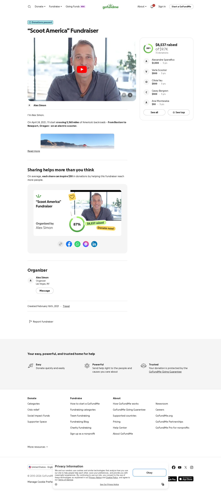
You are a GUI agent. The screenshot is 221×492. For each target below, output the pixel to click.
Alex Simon (42, 277)
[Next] (130, 95)
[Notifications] (152, 7)
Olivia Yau (157, 80)
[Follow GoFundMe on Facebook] (174, 467)
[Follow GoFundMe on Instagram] (192, 467)
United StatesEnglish (43, 467)
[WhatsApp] (77, 244)
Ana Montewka (160, 101)
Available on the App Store (185, 478)
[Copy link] (61, 244)
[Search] (29, 7)
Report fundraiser (43, 321)
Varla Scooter (159, 70)
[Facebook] (69, 244)
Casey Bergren (160, 90)
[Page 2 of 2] (35, 96)
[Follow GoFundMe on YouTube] (180, 467)
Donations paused (42, 22)
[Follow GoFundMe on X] (186, 467)
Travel (66, 306)
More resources (36, 447)
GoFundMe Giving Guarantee (165, 371)
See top (180, 112)
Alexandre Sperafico (163, 59)
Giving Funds (75, 6)
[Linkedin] (94, 244)
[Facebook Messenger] (86, 244)
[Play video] (82, 69)
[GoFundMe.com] (110, 6)
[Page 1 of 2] (33, 96)
